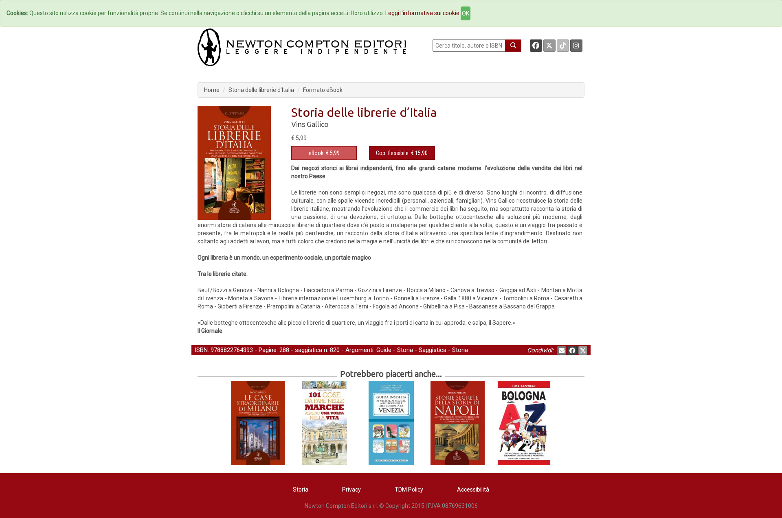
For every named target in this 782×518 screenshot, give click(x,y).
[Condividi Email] (561, 350)
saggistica (308, 350)
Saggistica (432, 350)
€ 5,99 (324, 153)
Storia (405, 350)
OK (465, 13)
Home (212, 90)
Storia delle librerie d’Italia (261, 90)
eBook (316, 153)
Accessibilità (473, 489)
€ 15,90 (402, 153)
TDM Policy (409, 489)
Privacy (351, 489)
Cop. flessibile (392, 153)
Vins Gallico (310, 124)
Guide (383, 350)
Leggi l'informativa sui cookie (422, 13)
